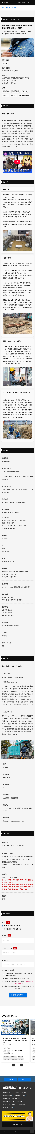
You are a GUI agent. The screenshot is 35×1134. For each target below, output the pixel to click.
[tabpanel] (15, 1040)
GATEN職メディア (17, 1098)
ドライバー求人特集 (8, 1107)
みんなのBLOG (6, 1101)
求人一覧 (8, 7)
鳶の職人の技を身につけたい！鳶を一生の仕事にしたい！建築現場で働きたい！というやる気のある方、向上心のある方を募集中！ (15, 1039)
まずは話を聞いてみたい (12, 926)
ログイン (28, 2)
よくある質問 (6, 1098)
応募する (24, 1079)
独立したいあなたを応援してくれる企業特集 (14, 1104)
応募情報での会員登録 (8, 970)
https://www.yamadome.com (13, 821)
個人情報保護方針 (15, 978)
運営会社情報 (6, 1092)
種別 (5, 922)
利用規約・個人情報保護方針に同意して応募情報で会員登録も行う (18, 974)
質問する (11, 1079)
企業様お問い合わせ (20, 1095)
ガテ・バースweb (17, 1101)
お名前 (6, 935)
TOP (3, 7)
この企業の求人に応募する (12, 929)
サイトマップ (15, 1092)
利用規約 (5, 978)
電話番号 (5, 960)
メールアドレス (9, 948)
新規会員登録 (21, 2)
